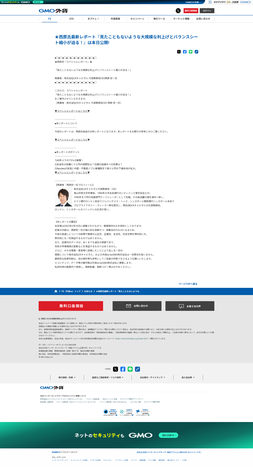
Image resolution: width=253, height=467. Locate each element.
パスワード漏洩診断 (92, 399)
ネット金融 (152, 460)
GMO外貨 (51, 387)
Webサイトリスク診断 (109, 399)
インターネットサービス (60, 460)
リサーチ (134, 460)
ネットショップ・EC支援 (79, 460)
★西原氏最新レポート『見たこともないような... (118, 291)
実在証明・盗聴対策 (46, 402)
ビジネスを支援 (95, 460)
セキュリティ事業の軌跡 (152, 402)
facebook (185, 51)
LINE (190, 51)
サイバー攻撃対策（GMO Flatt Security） (114, 402)
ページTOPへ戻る (188, 284)
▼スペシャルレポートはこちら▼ (72, 111)
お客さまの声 (194, 306)
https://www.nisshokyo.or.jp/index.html (131, 339)
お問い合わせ (141, 306)
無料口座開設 (191, 11)
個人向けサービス (173, 460)
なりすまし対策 (136, 402)
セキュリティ (107, 460)
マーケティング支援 (121, 460)
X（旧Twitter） (178, 10)
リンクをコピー (196, 51)
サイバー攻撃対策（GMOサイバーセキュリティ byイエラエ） (76, 402)
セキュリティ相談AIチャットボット (131, 399)
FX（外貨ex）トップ (71, 291)
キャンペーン (137, 18)
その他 (184, 460)
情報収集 (143, 460)
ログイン (207, 11)
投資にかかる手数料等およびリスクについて (58, 319)
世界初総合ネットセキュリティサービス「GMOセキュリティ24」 (61, 399)
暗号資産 (162, 460)
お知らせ (88, 291)
